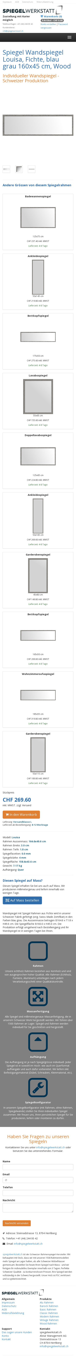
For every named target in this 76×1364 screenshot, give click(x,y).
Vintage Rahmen (49, 1320)
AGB (17, 2)
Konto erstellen (48, 24)
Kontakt (6, 1339)
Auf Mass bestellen (24, 900)
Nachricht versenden (16, 1223)
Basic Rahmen (48, 1309)
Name (6, 1161)
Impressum (7, 2)
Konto (5, 1335)
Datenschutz (27, 2)
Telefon (8, 1187)
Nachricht (9, 1200)
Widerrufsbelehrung (45, 2)
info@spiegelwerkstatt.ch (13, 31)
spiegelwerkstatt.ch (12, 1254)
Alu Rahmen (47, 1302)
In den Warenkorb (23, 814)
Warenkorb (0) (52, 16)
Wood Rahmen (48, 1323)
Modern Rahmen (49, 1316)
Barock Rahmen (49, 1306)
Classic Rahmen (49, 1313)
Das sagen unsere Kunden (17, 1332)
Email (6, 1174)
